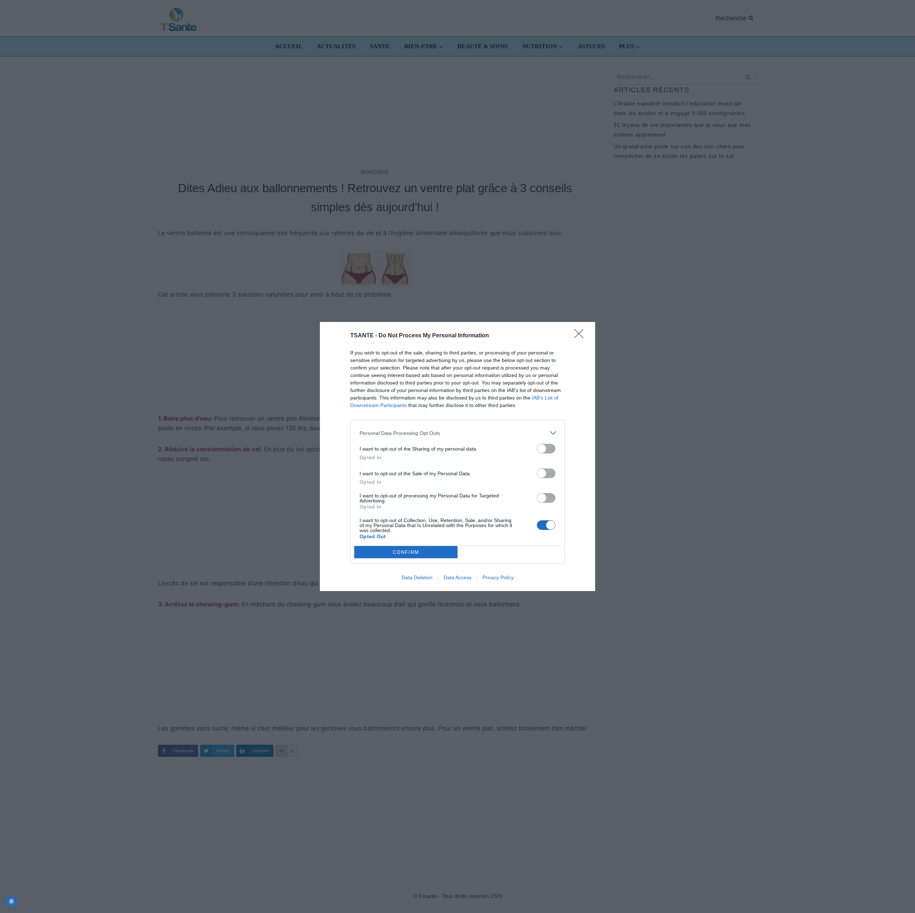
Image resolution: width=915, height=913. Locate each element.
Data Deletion (417, 577)
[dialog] (457, 456)
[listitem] (457, 433)
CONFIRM (406, 552)
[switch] (546, 448)
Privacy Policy (498, 577)
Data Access (457, 577)
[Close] (581, 336)
